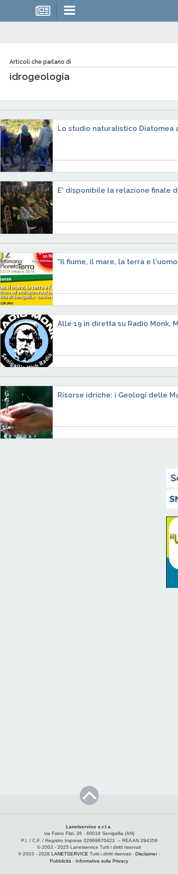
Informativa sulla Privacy (101, 861)
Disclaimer (146, 853)
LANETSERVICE (69, 853)
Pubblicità (60, 861)
